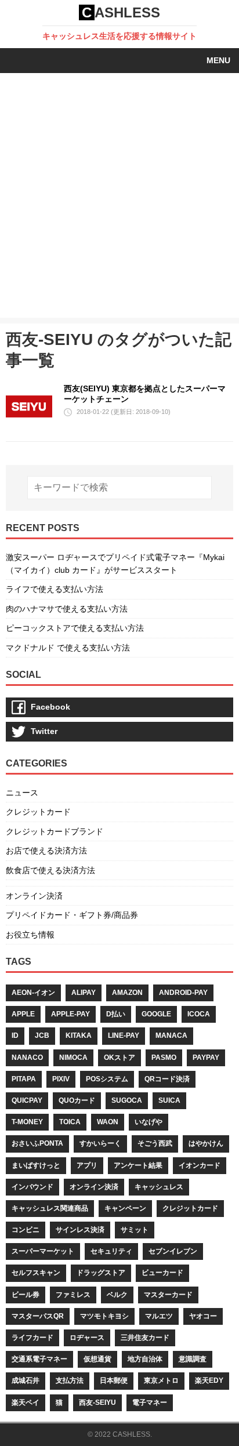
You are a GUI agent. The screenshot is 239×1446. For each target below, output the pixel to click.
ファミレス (73, 1295)
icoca (198, 1014)
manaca (171, 1035)
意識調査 (193, 1359)
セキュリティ (111, 1251)
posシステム (107, 1079)
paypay (206, 1057)
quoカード (77, 1100)
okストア (119, 1057)
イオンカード (199, 1165)
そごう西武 (154, 1143)
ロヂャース (87, 1338)
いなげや (148, 1122)
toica (70, 1122)
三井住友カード (145, 1338)
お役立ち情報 (30, 934)
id (15, 1035)
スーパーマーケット (43, 1251)
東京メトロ (161, 1380)
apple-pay (70, 1014)
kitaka (79, 1035)
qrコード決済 (167, 1079)
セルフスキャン (36, 1273)
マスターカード (168, 1295)
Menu (218, 60)
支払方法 (70, 1380)
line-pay (123, 1035)
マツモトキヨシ (104, 1316)
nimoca (73, 1057)
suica (169, 1100)
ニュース (22, 792)
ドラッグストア (101, 1273)
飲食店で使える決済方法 (50, 870)
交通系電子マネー (39, 1359)
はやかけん (206, 1143)
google (156, 1014)
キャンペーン (125, 1208)
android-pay (183, 993)
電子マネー (149, 1402)
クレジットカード (38, 811)
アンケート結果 (138, 1165)
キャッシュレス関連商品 (50, 1208)
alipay (83, 993)
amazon (127, 993)
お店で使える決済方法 (46, 850)
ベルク (117, 1295)
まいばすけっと (36, 1165)
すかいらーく (100, 1143)
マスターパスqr (38, 1316)
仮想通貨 (97, 1359)
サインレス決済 (80, 1230)
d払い (115, 1014)
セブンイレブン (173, 1251)
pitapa (24, 1079)
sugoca (126, 1100)
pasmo (163, 1057)
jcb (42, 1035)
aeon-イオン (33, 993)
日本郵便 (114, 1380)
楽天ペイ (25, 1402)
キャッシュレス (159, 1187)
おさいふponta (37, 1143)
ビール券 (25, 1295)
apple (23, 1014)
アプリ (87, 1165)
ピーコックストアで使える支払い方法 (75, 628)
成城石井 (25, 1380)
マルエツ (159, 1316)
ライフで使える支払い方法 (54, 589)
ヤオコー (203, 1316)
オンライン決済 (34, 895)
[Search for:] (119, 487)
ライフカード (32, 1338)
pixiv (61, 1079)
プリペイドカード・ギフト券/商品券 (72, 915)
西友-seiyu (97, 1402)
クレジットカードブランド (54, 831)
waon (107, 1122)
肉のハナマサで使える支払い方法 (67, 608)
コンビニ (25, 1230)
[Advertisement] (119, 198)
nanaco (27, 1057)
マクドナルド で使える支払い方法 (68, 647)
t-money (27, 1122)
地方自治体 (145, 1359)
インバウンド (32, 1187)
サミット (135, 1230)
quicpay (27, 1100)
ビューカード (162, 1273)
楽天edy (209, 1380)
